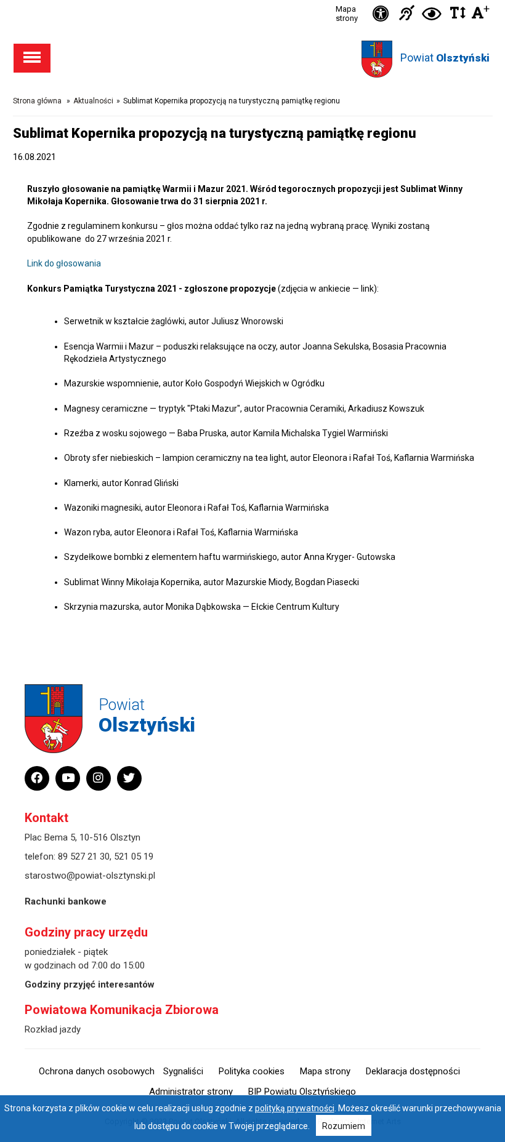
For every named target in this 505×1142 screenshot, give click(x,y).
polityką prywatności (294, 1108)
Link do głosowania (64, 263)
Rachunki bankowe (66, 901)
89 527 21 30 (84, 856)
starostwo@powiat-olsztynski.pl (90, 875)
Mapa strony (347, 13)
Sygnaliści (183, 1071)
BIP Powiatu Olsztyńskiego (302, 1091)
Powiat (445, 57)
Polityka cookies (252, 1071)
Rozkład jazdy (53, 1029)
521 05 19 (133, 856)
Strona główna (37, 101)
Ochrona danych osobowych (97, 1071)
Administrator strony (191, 1091)
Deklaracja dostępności (413, 1071)
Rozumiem (343, 1126)
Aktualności (93, 101)
